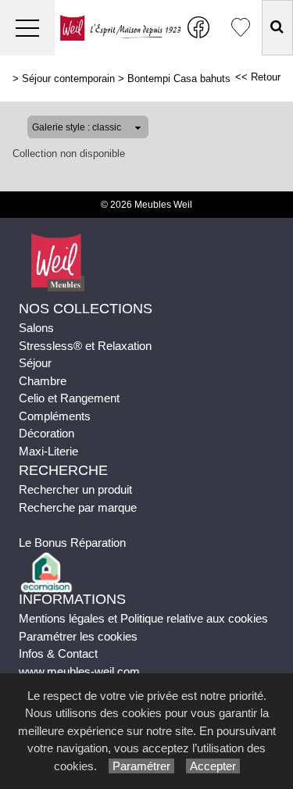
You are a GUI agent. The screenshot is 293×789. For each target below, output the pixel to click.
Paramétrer (141, 766)
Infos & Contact (58, 653)
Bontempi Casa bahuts (178, 78)
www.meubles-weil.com (79, 671)
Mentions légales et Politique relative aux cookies (143, 618)
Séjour (35, 363)
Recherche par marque (78, 507)
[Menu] (27, 27)
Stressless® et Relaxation (85, 345)
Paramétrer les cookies (78, 636)
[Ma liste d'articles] (241, 27)
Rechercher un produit (75, 489)
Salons (36, 327)
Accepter (213, 766)
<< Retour (257, 77)
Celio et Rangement (69, 398)
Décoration (46, 433)
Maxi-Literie (48, 451)
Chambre (42, 380)
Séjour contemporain (68, 78)
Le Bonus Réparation (72, 542)
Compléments (55, 416)
